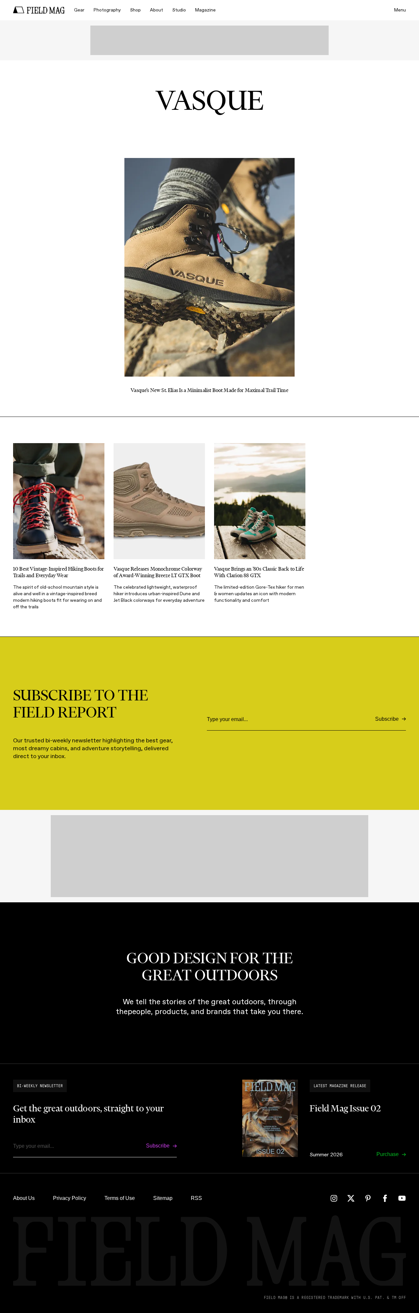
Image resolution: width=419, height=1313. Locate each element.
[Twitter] (351, 1198)
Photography (107, 10)
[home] (39, 10)
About (156, 10)
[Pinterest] (368, 1198)
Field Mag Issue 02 (345, 1108)
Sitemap (163, 1198)
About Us (24, 1198)
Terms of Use (119, 1198)
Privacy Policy (69, 1198)
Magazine (205, 10)
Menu (400, 10)
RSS (196, 1198)
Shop (135, 10)
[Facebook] (385, 1198)
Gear (79, 10)
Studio (179, 10)
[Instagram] (334, 1198)
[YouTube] (402, 1198)
